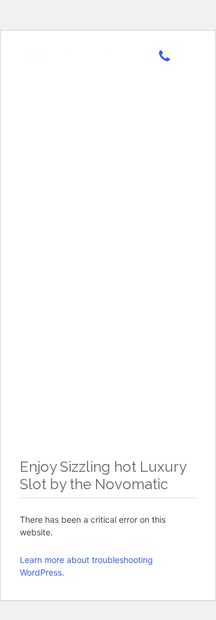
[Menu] (182, 57)
